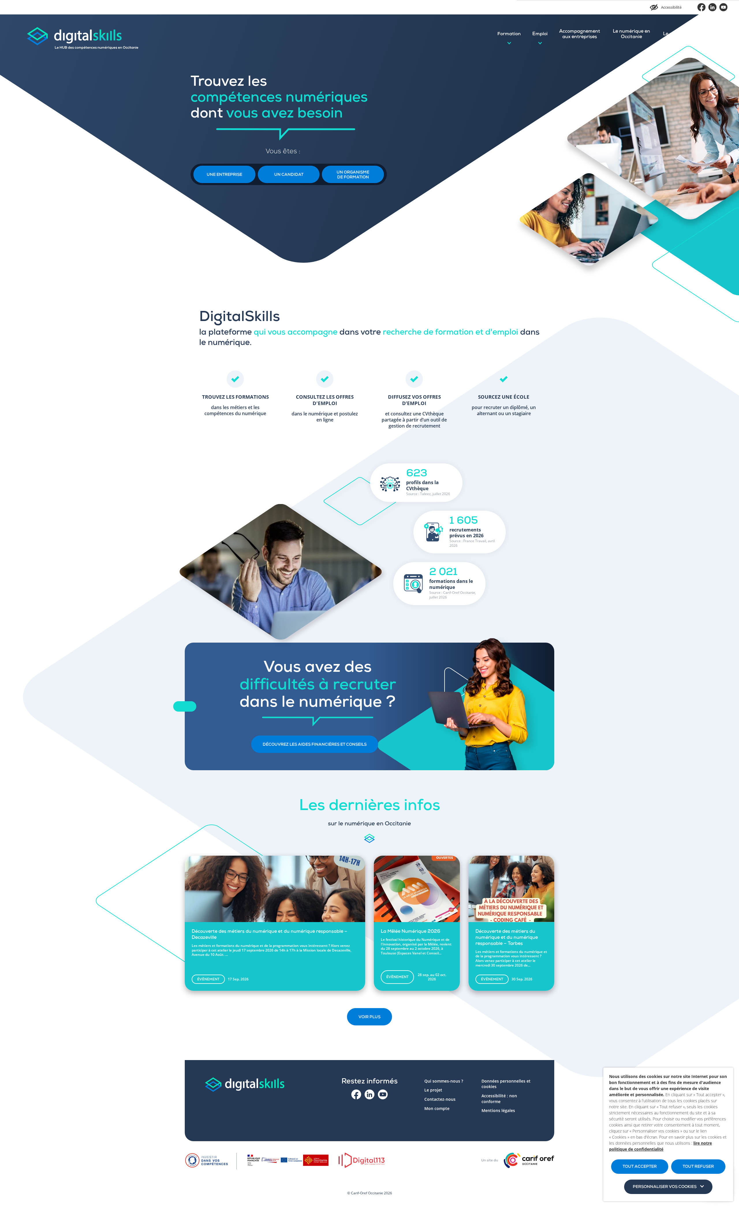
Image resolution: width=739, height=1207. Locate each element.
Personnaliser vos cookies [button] (665, 1187)
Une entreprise (224, 175)
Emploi (540, 34)
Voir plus (369, 1017)
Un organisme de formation (353, 175)
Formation (509, 34)
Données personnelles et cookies (506, 1084)
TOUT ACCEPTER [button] (640, 1167)
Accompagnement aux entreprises (579, 34)
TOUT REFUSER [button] (698, 1167)
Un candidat (288, 175)
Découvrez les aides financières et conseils (315, 745)
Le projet (673, 34)
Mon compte (708, 34)
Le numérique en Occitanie (631, 34)
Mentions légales (498, 1110)
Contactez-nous (440, 1099)
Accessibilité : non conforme (499, 1098)
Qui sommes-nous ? (443, 1081)
